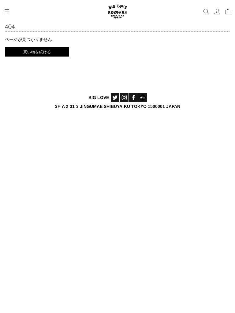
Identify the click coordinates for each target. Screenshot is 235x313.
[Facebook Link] (133, 97)
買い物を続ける (37, 51)
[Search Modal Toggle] (206, 11)
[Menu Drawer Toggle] (6, 11)
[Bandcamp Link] (142, 97)
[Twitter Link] (115, 97)
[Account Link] (217, 11)
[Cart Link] (228, 11)
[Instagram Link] (124, 97)
